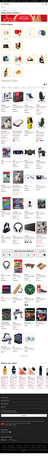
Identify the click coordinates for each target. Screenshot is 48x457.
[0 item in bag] (46, 4)
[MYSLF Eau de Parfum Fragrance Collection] (41, 371)
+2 (44, 140)
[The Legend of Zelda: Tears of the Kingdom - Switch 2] (6, 177)
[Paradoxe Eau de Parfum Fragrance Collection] (32, 371)
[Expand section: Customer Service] (24, 397)
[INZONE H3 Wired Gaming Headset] (6, 266)
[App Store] (4, 440)
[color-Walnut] (15, 140)
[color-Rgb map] (31, 242)
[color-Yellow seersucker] (15, 194)
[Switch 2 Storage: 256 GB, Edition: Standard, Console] (18, 97)
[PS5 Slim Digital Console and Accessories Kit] (6, 97)
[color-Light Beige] (2, 143)
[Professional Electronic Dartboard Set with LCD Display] (29, 152)
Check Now (14, 424)
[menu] (1, 4)
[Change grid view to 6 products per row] (46, 84)
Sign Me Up (24, 415)
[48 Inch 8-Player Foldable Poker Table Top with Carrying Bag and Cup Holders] (29, 289)
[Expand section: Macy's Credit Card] (24, 400)
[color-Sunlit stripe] (41, 246)
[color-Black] (25, 242)
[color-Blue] (42, 140)
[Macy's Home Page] (6, 4)
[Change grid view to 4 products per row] (44, 84)
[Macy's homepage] (1, 10)
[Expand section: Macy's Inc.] (24, 406)
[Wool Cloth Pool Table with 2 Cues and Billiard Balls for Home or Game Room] (29, 266)
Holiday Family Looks (6, 80)
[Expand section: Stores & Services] (24, 403)
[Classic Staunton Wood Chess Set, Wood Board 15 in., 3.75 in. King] (41, 266)
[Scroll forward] (44, 255)
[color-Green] (37, 140)
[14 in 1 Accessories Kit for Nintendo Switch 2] (41, 289)
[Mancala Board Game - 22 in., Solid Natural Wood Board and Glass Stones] (18, 289)
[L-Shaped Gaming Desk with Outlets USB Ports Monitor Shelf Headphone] (41, 152)
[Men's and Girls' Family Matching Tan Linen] (6, 123)
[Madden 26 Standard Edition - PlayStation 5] (41, 203)
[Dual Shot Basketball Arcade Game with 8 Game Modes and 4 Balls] (29, 97)
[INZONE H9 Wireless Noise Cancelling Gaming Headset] (18, 227)
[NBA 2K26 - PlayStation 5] (6, 152)
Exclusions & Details (8, 424)
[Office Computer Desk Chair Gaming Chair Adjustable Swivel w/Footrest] (41, 123)
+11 (32, 242)
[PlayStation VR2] (29, 177)
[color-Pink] (39, 140)
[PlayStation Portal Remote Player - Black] (18, 152)
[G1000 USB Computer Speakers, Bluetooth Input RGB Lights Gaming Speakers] (29, 338)
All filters (43, 251)
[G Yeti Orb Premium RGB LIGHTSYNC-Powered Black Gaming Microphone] (29, 203)
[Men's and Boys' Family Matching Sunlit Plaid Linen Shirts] (41, 227)
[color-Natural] (17, 140)
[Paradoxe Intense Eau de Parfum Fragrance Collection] (23, 371)
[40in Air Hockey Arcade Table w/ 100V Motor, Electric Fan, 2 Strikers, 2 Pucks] (18, 123)
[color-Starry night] (29, 242)
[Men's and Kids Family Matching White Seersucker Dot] (18, 177)
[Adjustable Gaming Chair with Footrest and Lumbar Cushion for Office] (41, 97)
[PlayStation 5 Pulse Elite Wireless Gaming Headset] (6, 227)
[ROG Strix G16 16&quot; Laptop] (6, 289)
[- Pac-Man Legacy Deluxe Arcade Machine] (29, 123)
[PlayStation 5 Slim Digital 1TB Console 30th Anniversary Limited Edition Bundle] (41, 177)
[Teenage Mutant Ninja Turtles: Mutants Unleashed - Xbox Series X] (6, 314)
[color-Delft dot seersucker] (13, 194)
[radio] (2, 143)
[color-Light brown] (13, 140)
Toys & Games (14, 80)
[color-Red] (41, 140)
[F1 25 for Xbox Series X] (29, 314)
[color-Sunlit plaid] (39, 246)
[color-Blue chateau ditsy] (37, 246)
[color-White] (19, 140)
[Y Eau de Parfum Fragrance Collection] (14, 371)
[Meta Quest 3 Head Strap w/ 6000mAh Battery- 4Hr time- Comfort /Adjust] (6, 338)
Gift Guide (4, 10)
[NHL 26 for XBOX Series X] (41, 314)
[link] (6, 108)
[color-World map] (27, 242)
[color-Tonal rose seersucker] (17, 194)
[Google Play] (13, 440)
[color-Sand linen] (4, 143)
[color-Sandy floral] (42, 246)
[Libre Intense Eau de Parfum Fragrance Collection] (5, 371)
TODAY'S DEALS (4, 1)
